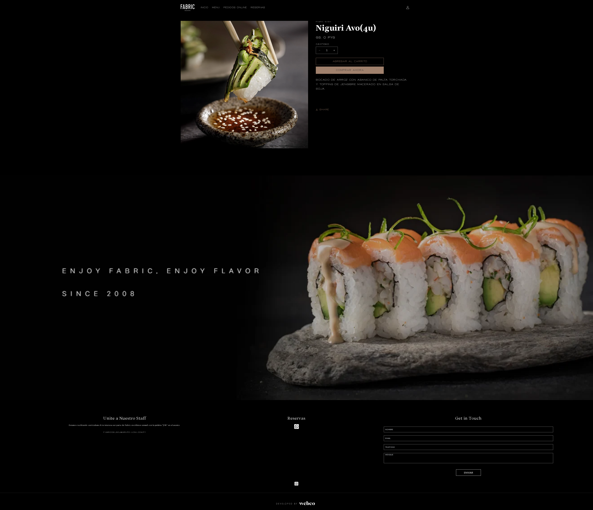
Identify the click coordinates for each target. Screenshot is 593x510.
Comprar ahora (350, 70)
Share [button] (324, 109)
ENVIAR (468, 472)
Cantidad (322, 44)
